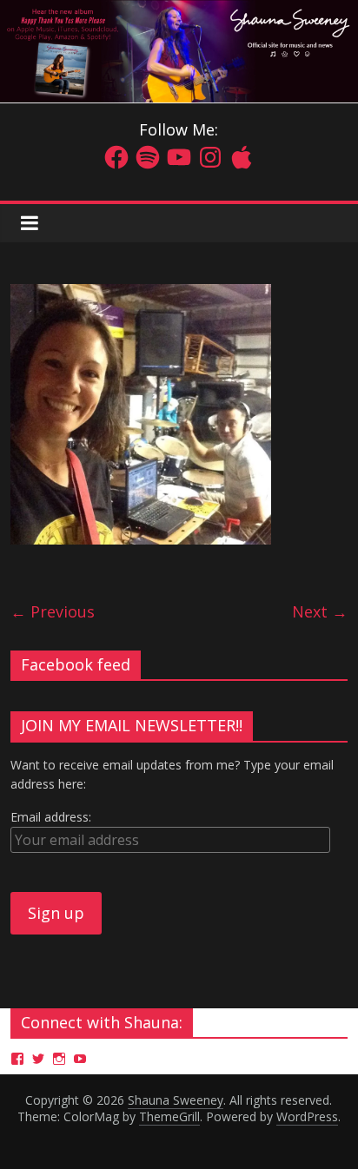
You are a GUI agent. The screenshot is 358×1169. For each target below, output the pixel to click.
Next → (320, 611)
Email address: (50, 817)
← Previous (52, 611)
